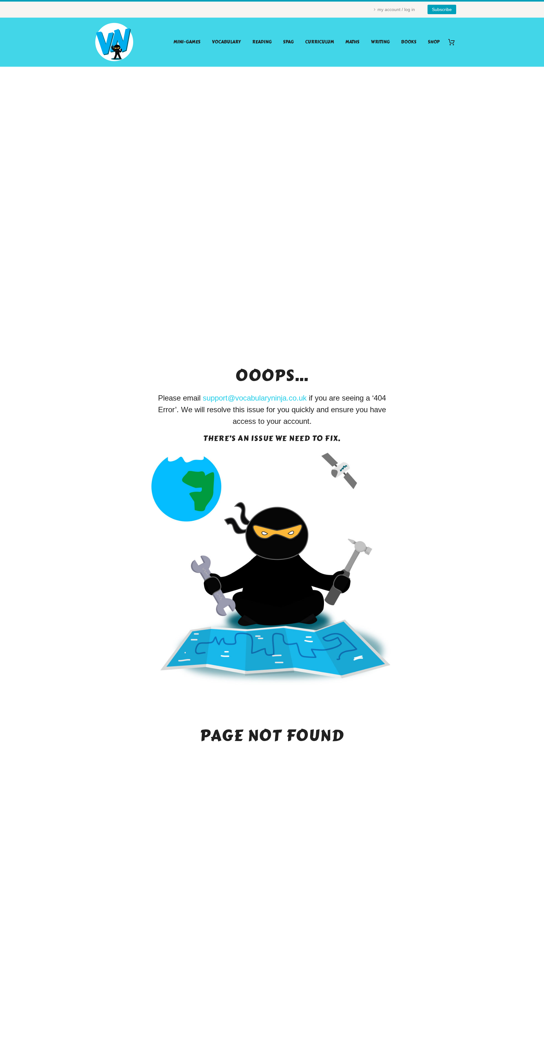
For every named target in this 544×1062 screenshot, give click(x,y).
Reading (262, 42)
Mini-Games (187, 42)
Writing (380, 42)
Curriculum (319, 42)
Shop (433, 42)
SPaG (288, 42)
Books (408, 42)
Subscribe (442, 9)
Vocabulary (226, 42)
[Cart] (454, 42)
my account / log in (396, 9)
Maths (352, 42)
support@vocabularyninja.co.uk (255, 398)
